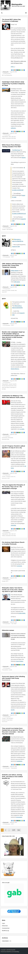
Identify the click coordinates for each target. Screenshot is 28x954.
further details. (22, 613)
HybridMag (16, 951)
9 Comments (7, 716)
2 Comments (7, 256)
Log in (3, 923)
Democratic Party (5, 439)
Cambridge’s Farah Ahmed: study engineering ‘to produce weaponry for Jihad (13, 83)
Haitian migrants (14, 270)
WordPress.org (5, 930)
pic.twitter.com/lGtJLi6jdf (17, 190)
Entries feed (5, 925)
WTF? (4, 236)
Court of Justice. (19, 661)
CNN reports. (17, 281)
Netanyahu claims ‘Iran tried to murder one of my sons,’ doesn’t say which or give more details (12, 589)
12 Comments (7, 227)
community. (19, 565)
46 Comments (7, 73)
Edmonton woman (8, 630)
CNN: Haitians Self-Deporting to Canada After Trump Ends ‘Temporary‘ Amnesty (12, 265)
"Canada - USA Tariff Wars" (7, 229)
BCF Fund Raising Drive (7, 75)
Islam (10, 136)
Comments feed (5, 928)
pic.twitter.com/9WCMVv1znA (19, 213)
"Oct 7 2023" (14, 623)
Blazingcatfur (17, 4)
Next (19, 830)
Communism (4, 437)
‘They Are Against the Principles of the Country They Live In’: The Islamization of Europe (13, 486)
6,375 (13, 830)
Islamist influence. (15, 368)
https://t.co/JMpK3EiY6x (17, 241)
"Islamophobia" (5, 136)
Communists (10, 437)
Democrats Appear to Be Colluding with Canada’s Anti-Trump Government (13, 678)
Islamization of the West (11, 138)
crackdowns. (19, 761)
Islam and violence (6, 387)
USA (3, 292)
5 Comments (7, 579)
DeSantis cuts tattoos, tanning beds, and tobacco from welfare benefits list (12, 776)
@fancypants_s (17, 239)
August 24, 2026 (16, 246)
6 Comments (7, 668)
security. (13, 709)
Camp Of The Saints (6, 290)
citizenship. (13, 525)
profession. (13, 128)
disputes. (24, 157)
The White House (16, 150)
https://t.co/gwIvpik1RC (17, 307)
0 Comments (7, 134)
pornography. (19, 817)
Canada (12, 290)
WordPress (9, 951)
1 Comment (7, 435)
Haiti (16, 290)
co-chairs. (22, 429)
